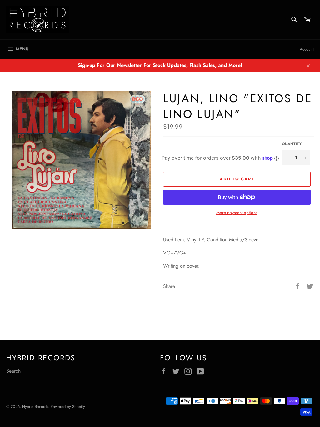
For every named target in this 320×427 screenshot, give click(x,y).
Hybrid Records (35, 406)
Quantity (292, 144)
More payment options (237, 213)
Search (13, 370)
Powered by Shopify (68, 406)
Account (307, 49)
